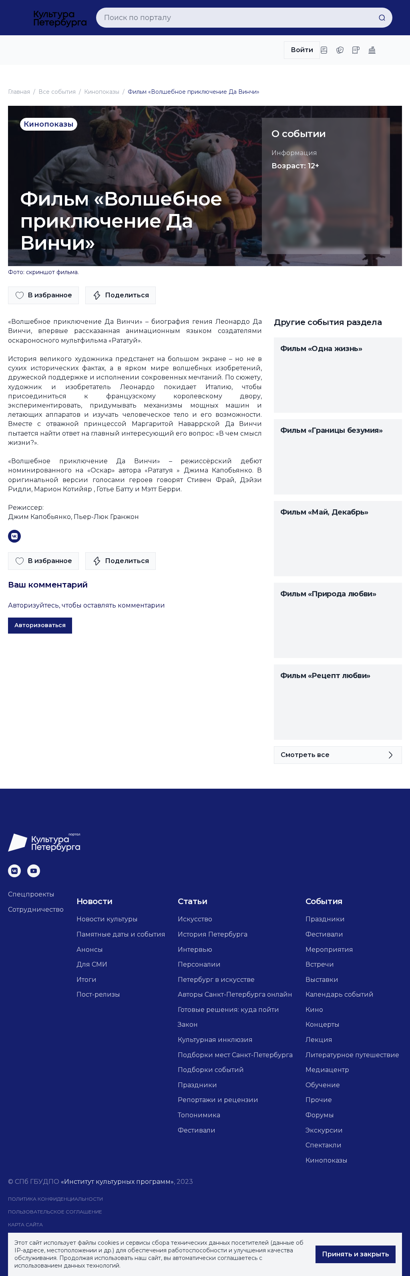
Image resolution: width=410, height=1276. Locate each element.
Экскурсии (324, 1130)
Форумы (319, 1115)
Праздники (197, 1085)
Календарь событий (339, 994)
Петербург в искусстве (216, 979)
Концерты (322, 1024)
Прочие (318, 1100)
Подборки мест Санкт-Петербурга (235, 1055)
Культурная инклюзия (215, 1040)
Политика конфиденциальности (55, 1199)
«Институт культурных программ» (117, 1181)
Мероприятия (329, 949)
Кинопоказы (101, 91)
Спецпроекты (31, 894)
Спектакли (323, 1145)
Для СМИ (91, 964)
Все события (57, 91)
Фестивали (196, 1130)
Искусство (195, 919)
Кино (314, 1010)
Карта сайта (25, 1224)
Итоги (86, 979)
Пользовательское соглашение (55, 1212)
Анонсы (89, 949)
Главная (19, 91)
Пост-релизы (98, 994)
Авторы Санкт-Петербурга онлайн (235, 994)
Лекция (318, 1040)
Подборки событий (211, 1070)
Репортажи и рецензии (218, 1100)
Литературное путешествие (352, 1055)
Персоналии (199, 964)
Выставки (321, 979)
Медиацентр (327, 1070)
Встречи (319, 964)
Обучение (322, 1085)
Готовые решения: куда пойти (228, 1010)
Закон (188, 1024)
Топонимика (199, 1115)
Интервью (195, 949)
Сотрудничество (36, 909)
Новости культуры (107, 919)
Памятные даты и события (120, 934)
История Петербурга (212, 934)
